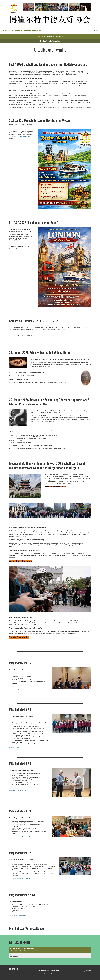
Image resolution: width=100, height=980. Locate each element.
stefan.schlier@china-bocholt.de (22, 136)
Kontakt (49, 36)
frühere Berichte (43, 41)
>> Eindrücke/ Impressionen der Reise (55, 486)
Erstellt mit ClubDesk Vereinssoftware (50, 973)
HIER (17, 249)
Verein (43, 36)
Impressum (88, 970)
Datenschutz (87, 972)
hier (33, 336)
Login (97, 31)
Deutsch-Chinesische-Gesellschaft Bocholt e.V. (22, 30)
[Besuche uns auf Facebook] (10, 969)
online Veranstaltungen (55, 41)
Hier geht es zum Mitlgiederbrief (17, 915)
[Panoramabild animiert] (50, 517)
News (38, 36)
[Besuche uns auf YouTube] (16, 969)
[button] (50, 952)
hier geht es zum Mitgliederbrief (17, 690)
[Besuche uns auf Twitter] (13, 969)
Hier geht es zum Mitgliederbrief (21, 837)
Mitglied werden (58, 36)
